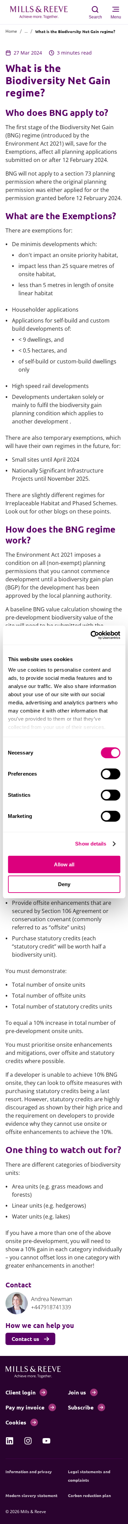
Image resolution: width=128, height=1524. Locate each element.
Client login (20, 1392)
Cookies (15, 1422)
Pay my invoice (24, 1407)
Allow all (64, 864)
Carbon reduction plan (89, 1495)
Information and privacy (28, 1471)
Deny (64, 884)
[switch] (110, 773)
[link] (9, 1441)
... (26, 31)
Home (11, 31)
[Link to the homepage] (42, 12)
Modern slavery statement (31, 1495)
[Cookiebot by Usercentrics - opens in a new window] (91, 635)
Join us (77, 1392)
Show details (90, 844)
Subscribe (81, 1407)
